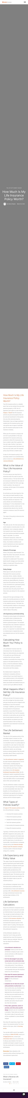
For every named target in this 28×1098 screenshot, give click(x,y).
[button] (24, 1094)
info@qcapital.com (8, 1037)
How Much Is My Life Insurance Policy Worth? (13, 195)
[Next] (24, 1078)
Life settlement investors (17, 891)
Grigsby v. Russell (7, 413)
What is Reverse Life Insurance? (10, 1078)
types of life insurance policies (13, 808)
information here (7, 1039)
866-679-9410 (14, 1035)
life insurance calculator (15, 918)
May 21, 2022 (16, 1081)
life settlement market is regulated (15, 759)
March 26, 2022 (21, 203)
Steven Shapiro (12, 203)
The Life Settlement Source (10, 1074)
